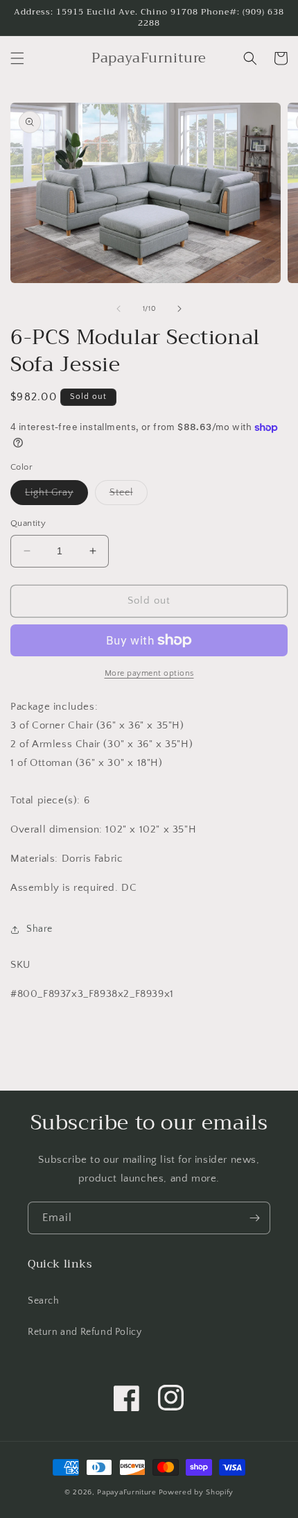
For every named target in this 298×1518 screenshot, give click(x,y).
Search (44, 1300)
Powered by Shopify (196, 1492)
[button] (17, 58)
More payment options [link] (149, 673)
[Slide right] (179, 308)
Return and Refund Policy (84, 1332)
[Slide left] (118, 308)
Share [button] (39, 929)
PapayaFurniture (127, 1492)
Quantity (28, 523)
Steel (128, 495)
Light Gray (56, 495)
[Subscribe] (254, 1218)
